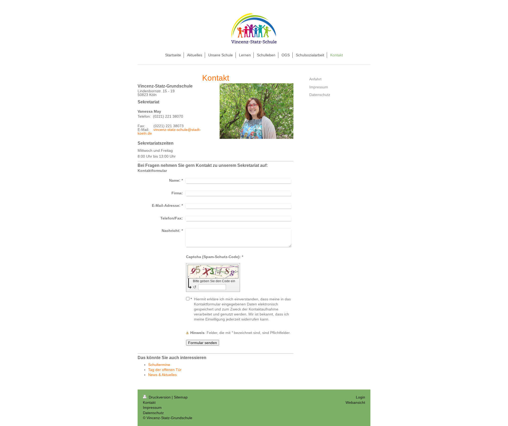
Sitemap (181, 397)
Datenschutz (153, 413)
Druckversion (160, 397)
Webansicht (355, 402)
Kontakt (149, 402)
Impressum (152, 407)
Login (360, 397)
